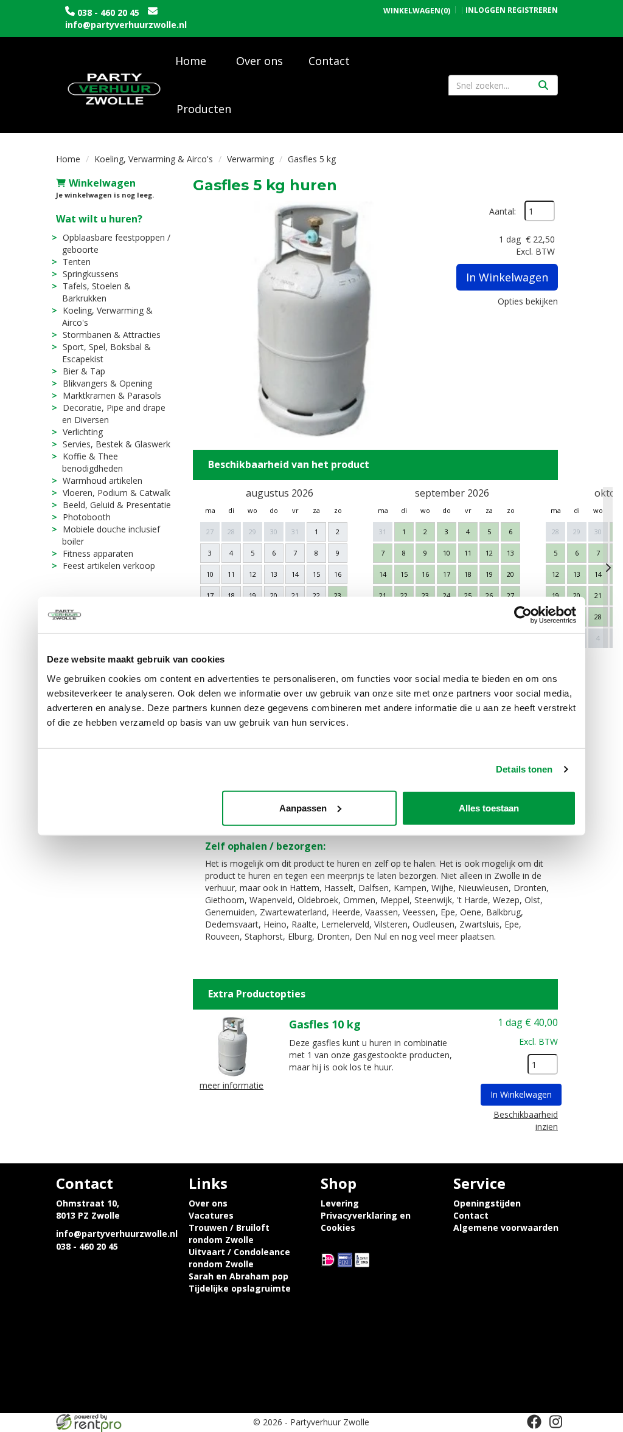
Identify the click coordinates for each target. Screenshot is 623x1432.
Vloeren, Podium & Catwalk (116, 492)
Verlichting (83, 432)
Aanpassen (303, 807)
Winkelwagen (102, 183)
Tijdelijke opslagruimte (240, 1288)
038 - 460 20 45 (108, 12)
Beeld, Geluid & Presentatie (117, 505)
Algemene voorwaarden (506, 1227)
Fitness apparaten (98, 553)
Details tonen (524, 769)
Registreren (532, 10)
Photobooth (87, 517)
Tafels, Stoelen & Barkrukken (96, 292)
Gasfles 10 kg (325, 1024)
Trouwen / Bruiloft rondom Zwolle (229, 1233)
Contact (329, 60)
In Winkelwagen (507, 277)
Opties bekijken (528, 301)
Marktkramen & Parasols (112, 395)
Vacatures (211, 1215)
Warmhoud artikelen (102, 480)
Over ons (259, 60)
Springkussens (91, 274)
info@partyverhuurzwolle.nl (126, 24)
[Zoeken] (543, 85)
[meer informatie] (231, 1045)
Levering (340, 1203)
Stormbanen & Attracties (112, 334)
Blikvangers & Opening (107, 383)
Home (190, 60)
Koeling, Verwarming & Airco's (153, 159)
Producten (203, 109)
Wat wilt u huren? (99, 218)
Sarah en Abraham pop (238, 1276)
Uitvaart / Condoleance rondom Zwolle (239, 1258)
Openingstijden (487, 1203)
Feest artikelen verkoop (109, 565)
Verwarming (250, 159)
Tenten (77, 261)
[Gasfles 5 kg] (311, 319)
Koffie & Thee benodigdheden (92, 462)
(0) (416, 11)
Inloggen (485, 10)
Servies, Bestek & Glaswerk (116, 444)
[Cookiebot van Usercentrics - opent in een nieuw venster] (523, 615)
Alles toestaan (489, 807)
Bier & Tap (84, 371)
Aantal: (502, 211)
